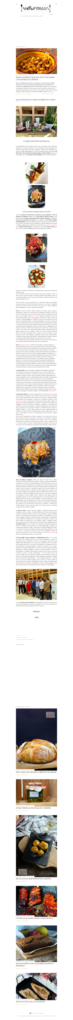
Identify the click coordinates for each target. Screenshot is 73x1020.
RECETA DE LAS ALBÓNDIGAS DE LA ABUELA (33, 879)
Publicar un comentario (26, 94)
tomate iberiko (52, 390)
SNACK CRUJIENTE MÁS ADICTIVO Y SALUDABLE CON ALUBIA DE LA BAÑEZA (35, 78)
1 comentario (24, 1004)
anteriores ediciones (52, 225)
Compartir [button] (18, 94)
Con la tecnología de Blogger (38, 1013)
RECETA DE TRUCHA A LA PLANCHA (30, 1002)
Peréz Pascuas (35, 316)
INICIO (22, 16)
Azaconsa (51, 537)
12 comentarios (24, 881)
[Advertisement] (36, 32)
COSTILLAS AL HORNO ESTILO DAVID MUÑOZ (34, 918)
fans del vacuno (51, 532)
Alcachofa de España (21, 401)
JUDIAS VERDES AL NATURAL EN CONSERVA (33, 808)
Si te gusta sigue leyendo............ (49, 93)
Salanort (51, 479)
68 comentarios (24, 774)
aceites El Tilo (25, 344)
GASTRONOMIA (23, 637)
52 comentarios (24, 810)
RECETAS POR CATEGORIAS (32, 16)
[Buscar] (56, 4)
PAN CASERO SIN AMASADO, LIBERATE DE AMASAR (36, 772)
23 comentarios (24, 920)
